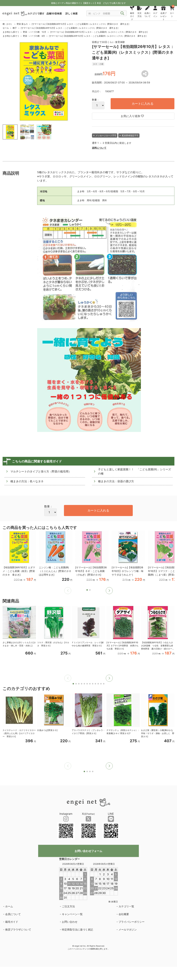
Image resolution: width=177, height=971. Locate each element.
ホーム (9, 906)
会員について (13, 914)
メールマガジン (128, 929)
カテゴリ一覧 (126, 906)
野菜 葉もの (22, 24)
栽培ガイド (11, 921)
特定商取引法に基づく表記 (77, 929)
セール (6, 28)
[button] (109, 590)
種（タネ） (8, 24)
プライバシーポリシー (132, 921)
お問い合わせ (69, 921)
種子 (15, 28)
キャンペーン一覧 (72, 914)
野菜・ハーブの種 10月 (34, 32)
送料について (99, 147)
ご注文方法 (68, 906)
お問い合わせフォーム (88, 851)
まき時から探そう (11, 32)
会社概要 (124, 914)
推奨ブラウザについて (18, 929)
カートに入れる (142, 103)
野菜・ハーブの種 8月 (34, 36)
